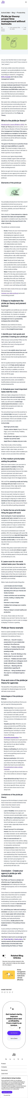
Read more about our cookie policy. (10, 1089)
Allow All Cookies (7, 1092)
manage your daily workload (9, 293)
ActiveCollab (5, 13)
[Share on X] (7, 992)
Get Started (14, 1033)
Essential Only (7, 1095)
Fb (6, 1059)
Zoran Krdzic (3, 30)
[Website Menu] (26, 2)
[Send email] (2, 992)
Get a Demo (14, 1038)
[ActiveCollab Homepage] (3, 2)
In (10, 1059)
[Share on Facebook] (12, 992)
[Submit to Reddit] (5, 992)
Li (14, 1059)
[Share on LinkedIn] (10, 992)
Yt (18, 1059)
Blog (13, 13)
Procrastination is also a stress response (13, 768)
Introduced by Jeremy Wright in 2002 (12, 124)
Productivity (21, 13)
